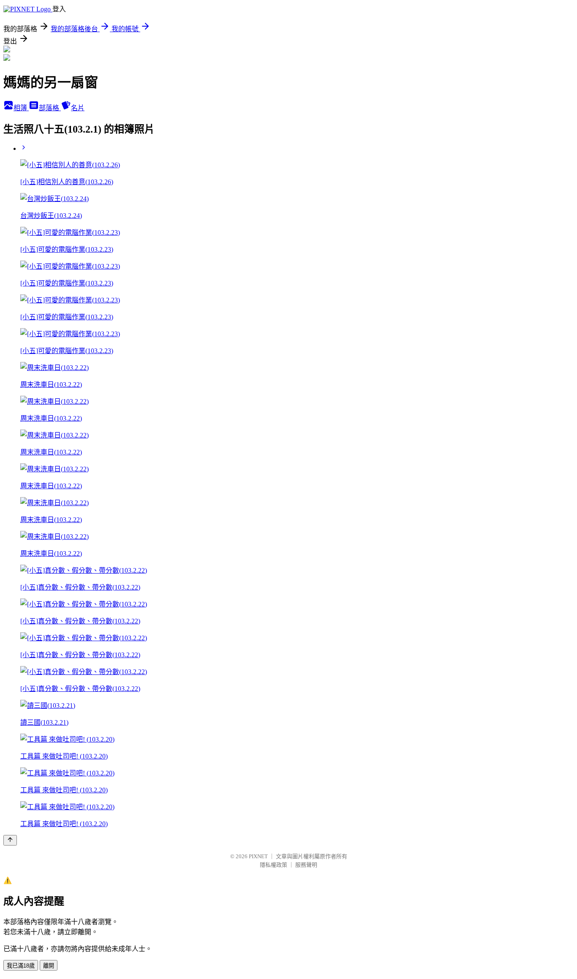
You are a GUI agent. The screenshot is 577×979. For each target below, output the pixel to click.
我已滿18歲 (21, 966)
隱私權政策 (273, 865)
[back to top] (10, 840)
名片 (77, 107)
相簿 (21, 107)
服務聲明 (306, 865)
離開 (48, 966)
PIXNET (258, 856)
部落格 (50, 107)
